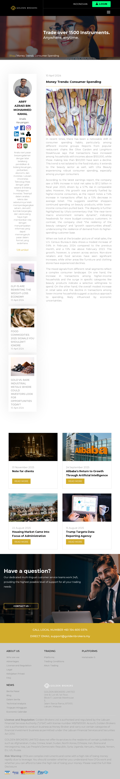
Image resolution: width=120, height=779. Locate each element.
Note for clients (23, 471)
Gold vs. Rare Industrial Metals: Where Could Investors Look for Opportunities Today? (22, 392)
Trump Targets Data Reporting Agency (80, 534)
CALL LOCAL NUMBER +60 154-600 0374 (60, 629)
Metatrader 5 (88, 657)
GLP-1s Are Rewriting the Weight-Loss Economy (21, 291)
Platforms (49, 657)
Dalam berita (13, 699)
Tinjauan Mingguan (16, 707)
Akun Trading (51, 665)
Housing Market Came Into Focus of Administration (30, 534)
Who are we (12, 657)
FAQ (8, 678)
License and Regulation (18, 665)
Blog (8, 695)
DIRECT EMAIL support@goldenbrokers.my (60, 636)
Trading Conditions (54, 661)
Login (103, 4)
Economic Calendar (16, 711)
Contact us (21, 606)
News (10, 685)
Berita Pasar (12, 691)
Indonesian (80, 4)
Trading (49, 651)
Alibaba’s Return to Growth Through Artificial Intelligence (87, 473)
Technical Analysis (16, 703)
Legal (9, 669)
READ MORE (21, 481)
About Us (12, 651)
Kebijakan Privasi (15, 673)
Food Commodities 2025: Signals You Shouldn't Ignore (22, 338)
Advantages (12, 661)
